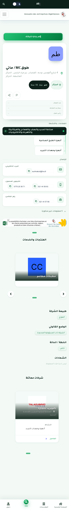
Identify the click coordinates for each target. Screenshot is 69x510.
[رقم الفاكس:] (36, 201)
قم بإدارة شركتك (32, 37)
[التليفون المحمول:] (35, 186)
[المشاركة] (9, 95)
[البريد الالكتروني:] (29, 171)
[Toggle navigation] (4, 14)
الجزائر (55, 85)
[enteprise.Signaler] (17, 95)
